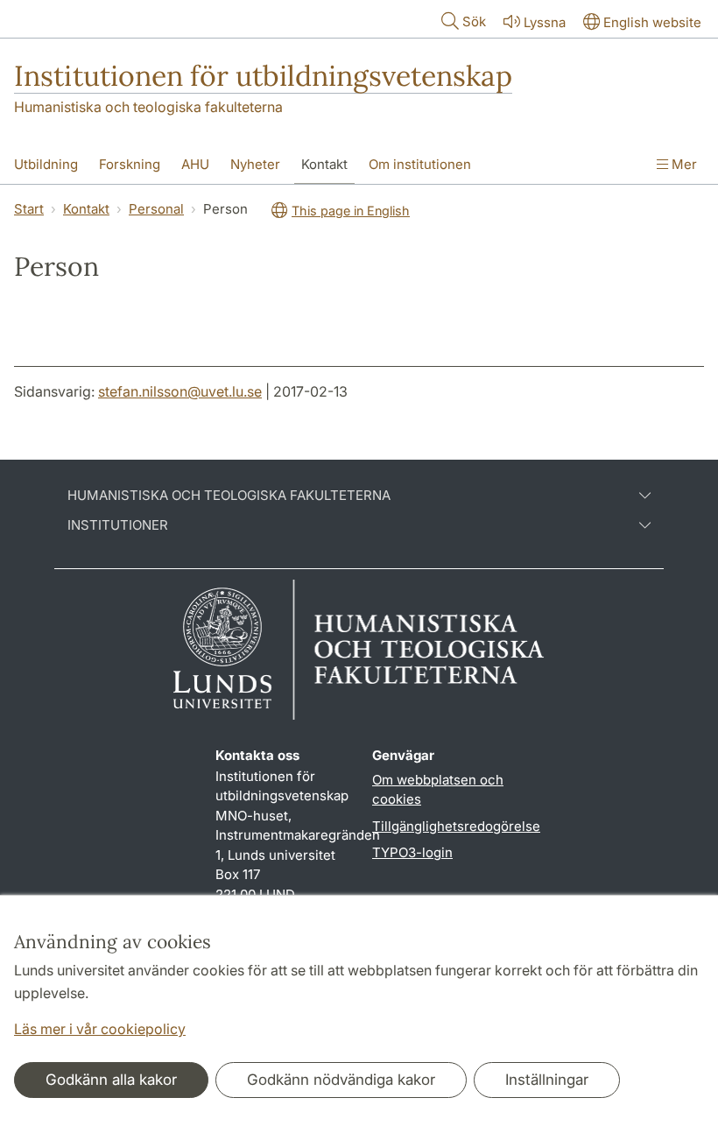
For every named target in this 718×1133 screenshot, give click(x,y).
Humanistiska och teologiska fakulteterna (148, 107)
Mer (682, 164)
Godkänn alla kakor (111, 1079)
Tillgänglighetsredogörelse (456, 826)
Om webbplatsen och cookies (437, 789)
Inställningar (546, 1079)
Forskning (129, 164)
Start (29, 209)
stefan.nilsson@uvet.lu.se (180, 391)
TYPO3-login (412, 852)
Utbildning (46, 164)
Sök (474, 21)
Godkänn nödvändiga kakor (341, 1079)
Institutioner (117, 525)
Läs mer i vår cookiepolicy (100, 1029)
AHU (195, 164)
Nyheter (255, 164)
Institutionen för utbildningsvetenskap (263, 76)
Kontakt (324, 164)
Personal (156, 209)
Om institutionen (420, 164)
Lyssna (545, 22)
